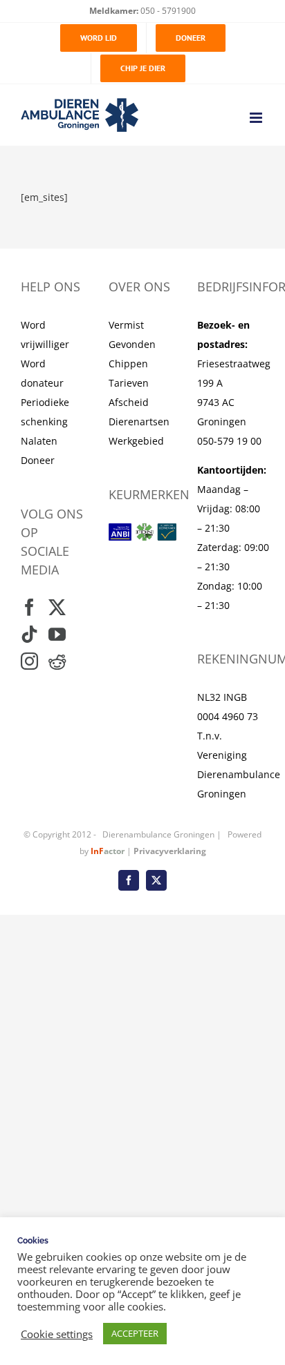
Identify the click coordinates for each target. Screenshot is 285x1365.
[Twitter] (57, 607)
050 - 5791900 (167, 11)
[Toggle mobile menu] (257, 117)
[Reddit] (57, 661)
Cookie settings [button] (57, 1334)
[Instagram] (29, 661)
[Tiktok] (29, 634)
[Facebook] (29, 607)
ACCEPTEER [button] (134, 1333)
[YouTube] (57, 634)
